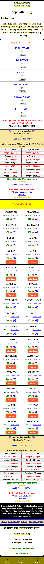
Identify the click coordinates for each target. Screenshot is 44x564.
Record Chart (14, 215)
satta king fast (32, 521)
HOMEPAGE (22, 553)
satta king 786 (21, 521)
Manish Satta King (22, 5)
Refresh (22, 55)
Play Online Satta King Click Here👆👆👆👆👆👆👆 (23, 195)
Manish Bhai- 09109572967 (22, 138)
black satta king (9, 521)
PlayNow (11, 262)
